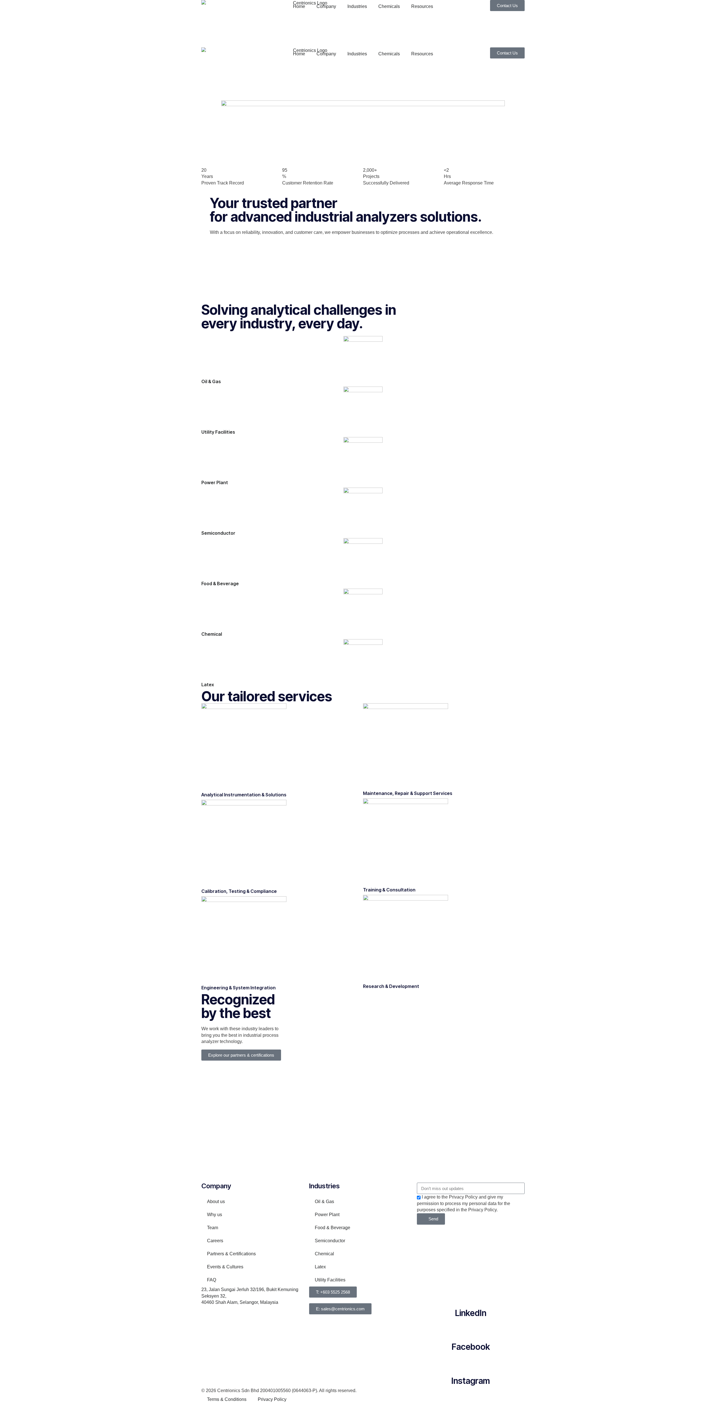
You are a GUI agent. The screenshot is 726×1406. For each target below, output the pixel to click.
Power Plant (214, 482)
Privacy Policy (272, 1399)
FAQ (211, 1279)
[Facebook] (471, 1328)
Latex (207, 684)
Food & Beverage (220, 583)
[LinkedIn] (471, 1294)
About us (216, 1201)
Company (326, 6)
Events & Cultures (225, 1266)
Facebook (470, 1347)
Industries (357, 6)
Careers (215, 1240)
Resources (422, 6)
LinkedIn (470, 1313)
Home (299, 6)
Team (212, 1227)
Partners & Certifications (231, 1253)
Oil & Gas (211, 381)
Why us (214, 1214)
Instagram (470, 1381)
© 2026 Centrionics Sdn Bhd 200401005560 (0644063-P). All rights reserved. (278, 1390)
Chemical (211, 634)
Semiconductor (218, 533)
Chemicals (389, 6)
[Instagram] (471, 1361)
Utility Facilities (218, 432)
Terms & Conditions (226, 1399)
